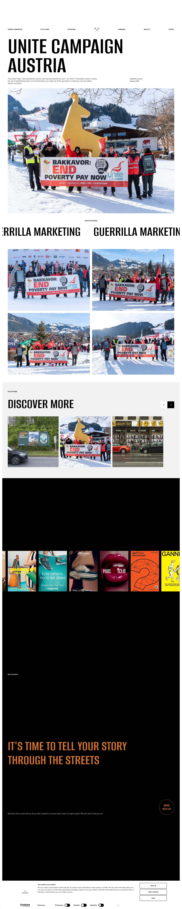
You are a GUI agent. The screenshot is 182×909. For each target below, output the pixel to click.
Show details (111, 905)
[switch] (67, 905)
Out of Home (45, 29)
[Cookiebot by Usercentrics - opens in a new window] (25, 905)
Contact (171, 29)
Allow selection (153, 892)
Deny (153, 898)
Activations (71, 29)
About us (147, 29)
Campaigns (121, 29)
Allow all (153, 885)
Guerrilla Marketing (15, 29)
